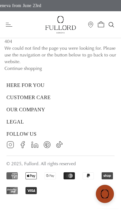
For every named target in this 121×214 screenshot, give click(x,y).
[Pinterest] (47, 145)
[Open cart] (101, 25)
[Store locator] (91, 25)
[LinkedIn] (35, 145)
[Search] (111, 25)
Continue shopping (23, 68)
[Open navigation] (9, 24)
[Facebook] (22, 145)
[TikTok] (59, 145)
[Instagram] (10, 145)
